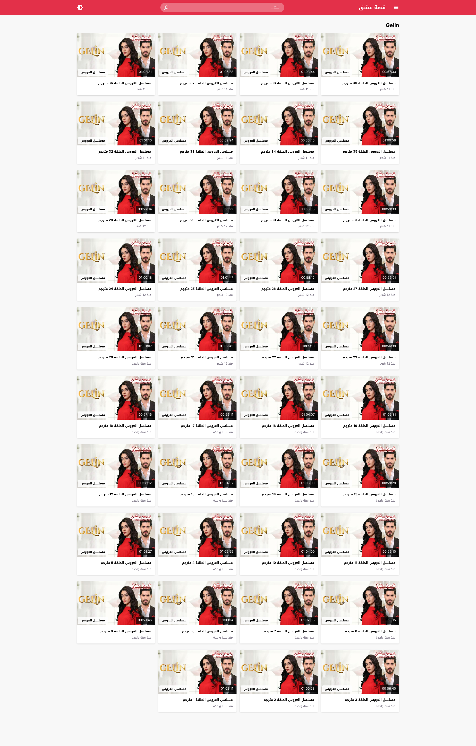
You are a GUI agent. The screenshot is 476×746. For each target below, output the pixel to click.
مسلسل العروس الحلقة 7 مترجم (289, 631)
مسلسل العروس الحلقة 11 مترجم (369, 563)
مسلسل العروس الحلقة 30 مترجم (287, 220)
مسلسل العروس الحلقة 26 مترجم (287, 289)
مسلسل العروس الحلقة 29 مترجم (206, 220)
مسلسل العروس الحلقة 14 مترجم (288, 494)
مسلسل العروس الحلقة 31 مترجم (369, 220)
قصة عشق (372, 7)
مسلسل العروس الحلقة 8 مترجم (207, 631)
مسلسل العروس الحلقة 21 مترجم (207, 357)
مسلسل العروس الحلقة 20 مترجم (124, 357)
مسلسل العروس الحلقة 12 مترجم (125, 494)
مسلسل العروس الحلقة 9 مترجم (125, 631)
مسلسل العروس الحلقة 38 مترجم (287, 83)
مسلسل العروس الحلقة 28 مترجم (124, 220)
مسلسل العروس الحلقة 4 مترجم (207, 563)
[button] (166, 7)
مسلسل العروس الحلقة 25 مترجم (206, 289)
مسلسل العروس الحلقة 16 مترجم (125, 426)
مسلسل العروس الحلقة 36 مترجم (124, 83)
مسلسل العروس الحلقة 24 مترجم (124, 289)
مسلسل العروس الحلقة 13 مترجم (206, 494)
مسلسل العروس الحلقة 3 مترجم (370, 700)
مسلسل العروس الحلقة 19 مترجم (369, 426)
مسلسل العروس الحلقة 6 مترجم (370, 631)
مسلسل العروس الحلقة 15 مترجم (369, 494)
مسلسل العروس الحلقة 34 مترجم (287, 151)
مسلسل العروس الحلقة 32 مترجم (124, 151)
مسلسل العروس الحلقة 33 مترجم (206, 151)
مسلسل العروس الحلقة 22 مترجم (288, 357)
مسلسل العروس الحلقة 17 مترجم (207, 426)
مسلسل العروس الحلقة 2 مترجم (289, 700)
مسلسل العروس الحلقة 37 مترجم (206, 83)
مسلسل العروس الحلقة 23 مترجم (369, 357)
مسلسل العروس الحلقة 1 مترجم (208, 700)
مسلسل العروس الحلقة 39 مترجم (368, 83)
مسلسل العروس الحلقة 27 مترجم (369, 289)
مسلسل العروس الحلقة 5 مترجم (126, 563)
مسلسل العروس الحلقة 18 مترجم (288, 426)
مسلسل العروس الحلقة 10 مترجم (288, 563)
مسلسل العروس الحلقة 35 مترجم (369, 151)
